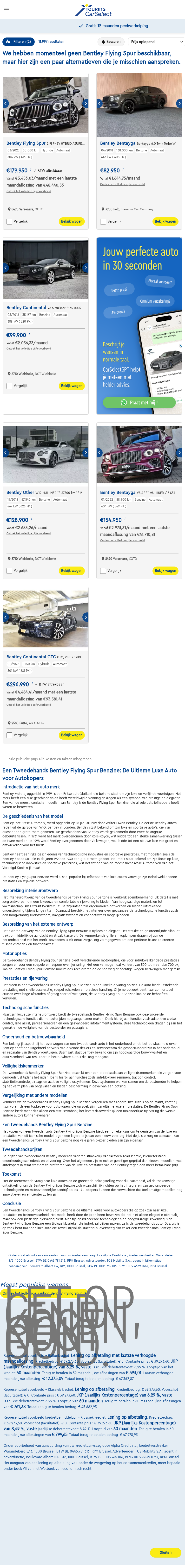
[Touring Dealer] (93, 9)
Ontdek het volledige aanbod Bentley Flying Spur (43, 1293)
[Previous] (6, 103)
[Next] (85, 103)
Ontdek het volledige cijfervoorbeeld (29, 191)
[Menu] (6, 9)
